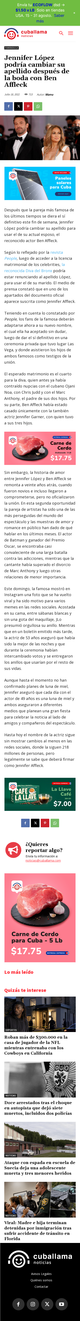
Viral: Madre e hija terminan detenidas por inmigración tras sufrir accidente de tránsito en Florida (37, 1230)
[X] (18, 106)
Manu (49, 94)
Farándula (11, 47)
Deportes (11, 1030)
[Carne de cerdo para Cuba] (40, 448)
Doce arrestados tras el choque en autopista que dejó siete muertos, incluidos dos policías (38, 1108)
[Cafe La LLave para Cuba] (40, 809)
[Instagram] (33, 1304)
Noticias (11, 1095)
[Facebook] (8, 106)
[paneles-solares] (40, 199)
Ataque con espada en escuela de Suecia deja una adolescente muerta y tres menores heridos (39, 1168)
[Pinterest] (28, 106)
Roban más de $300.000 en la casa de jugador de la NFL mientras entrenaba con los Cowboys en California (36, 1045)
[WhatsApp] (38, 106)
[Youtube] (61, 1304)
